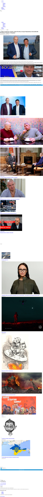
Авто (3, 5)
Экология (4, 26)
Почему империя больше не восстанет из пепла (8, 394)
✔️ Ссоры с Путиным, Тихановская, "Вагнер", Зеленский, (8, 177)
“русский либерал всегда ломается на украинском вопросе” (10, 457)
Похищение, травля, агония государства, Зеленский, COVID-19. (9, 146)
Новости (3, 22)
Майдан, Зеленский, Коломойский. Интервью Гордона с (8, 213)
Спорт (3, 4)
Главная (2, 491)
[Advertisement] (21, 16)
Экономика (4, 3)
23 (2, 484)
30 (2, 485)
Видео (2, 7)
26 (4, 484)
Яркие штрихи (4, 332)
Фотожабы (3, 8)
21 (0, 484)
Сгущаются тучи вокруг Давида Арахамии (8, 438)
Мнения (1, 115)
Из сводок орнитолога (5, 259)
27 (5, 484)
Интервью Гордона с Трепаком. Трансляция (6, 232)
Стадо (2, 415)
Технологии (4, 6)
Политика (4, 23)
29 (1, 485)
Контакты (3, 493)
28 (0, 485)
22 (1, 484)
